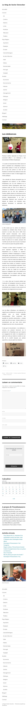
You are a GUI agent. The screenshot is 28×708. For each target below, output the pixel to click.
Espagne (5, 46)
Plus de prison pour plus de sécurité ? (13, 554)
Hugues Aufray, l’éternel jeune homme (14, 547)
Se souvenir (9, 374)
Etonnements (7, 83)
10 (2, 489)
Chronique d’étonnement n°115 (12, 556)
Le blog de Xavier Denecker (13, 5)
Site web (4, 424)
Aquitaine (5, 43)
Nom (3, 411)
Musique (5, 29)
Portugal (5, 69)
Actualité (4, 9)
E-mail (4, 418)
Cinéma (5, 19)
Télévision (5, 32)
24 (3, 493)
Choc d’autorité (8, 552)
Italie (4, 59)
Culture (4, 12)
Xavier (3, 373)
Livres (4, 26)
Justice (5, 89)
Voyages (5, 73)
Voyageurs (6, 545)
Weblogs (4, 116)
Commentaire (6, 390)
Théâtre (5, 36)
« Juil (14, 498)
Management (7, 93)
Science (5, 106)
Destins (5, 22)
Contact (4, 120)
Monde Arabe (6, 66)
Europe (5, 49)
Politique (5, 96)
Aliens (5, 541)
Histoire (5, 86)
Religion (5, 99)
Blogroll (4, 113)
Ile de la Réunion (7, 56)
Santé (4, 103)
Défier (4, 374)
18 (6, 491)
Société (4, 76)
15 (19, 489)
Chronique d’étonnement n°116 (12, 543)
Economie (6, 79)
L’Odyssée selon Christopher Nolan (13, 539)
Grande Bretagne (8, 53)
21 (16, 491)
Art (4, 16)
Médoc (5, 63)
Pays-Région (5, 39)
